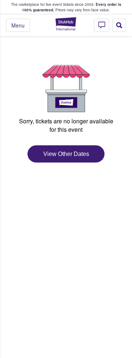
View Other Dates (66, 154)
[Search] (119, 25)
